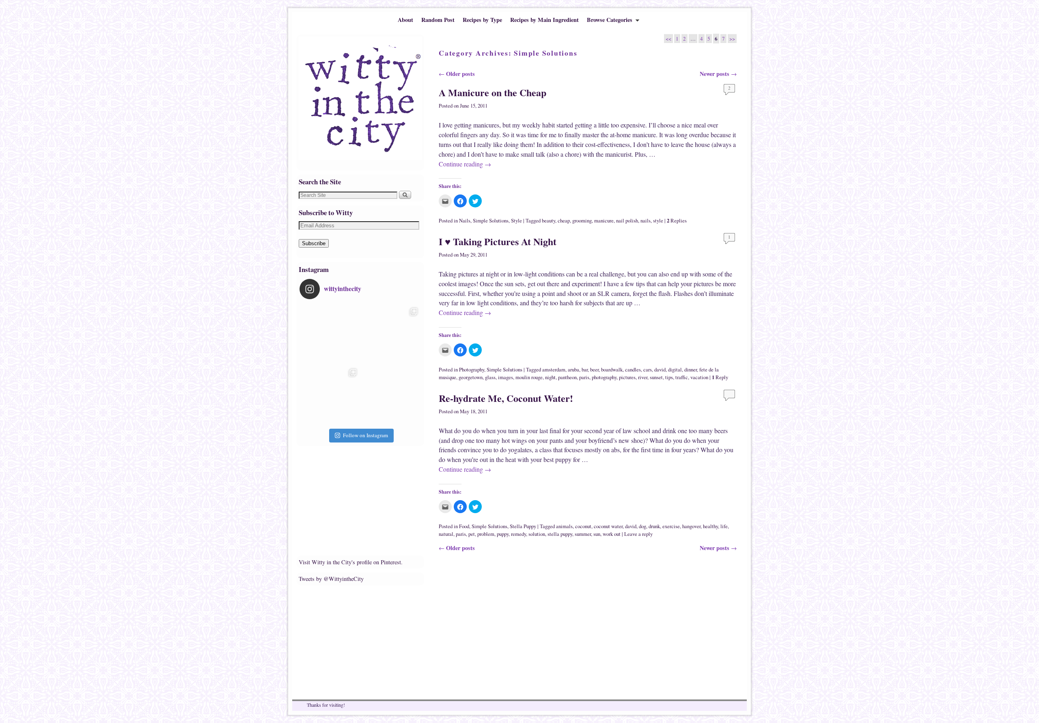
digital (675, 369)
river (642, 377)
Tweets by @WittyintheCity (331, 579)
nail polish (627, 220)
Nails (464, 220)
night (550, 377)
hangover (691, 526)
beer (594, 369)
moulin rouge (529, 377)
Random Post (438, 19)
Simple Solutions (491, 220)
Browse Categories (607, 21)
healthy (710, 526)
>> (732, 38)
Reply (720, 377)
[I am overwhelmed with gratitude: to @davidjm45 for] (330, 395)
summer (583, 534)
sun (596, 534)
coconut (583, 526)
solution (536, 534)
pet (471, 534)
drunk (654, 526)
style (658, 220)
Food (464, 526)
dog (642, 526)
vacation (699, 377)
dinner (690, 369)
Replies (677, 220)
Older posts (457, 73)
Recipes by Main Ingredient (544, 19)
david (660, 369)
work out (612, 534)
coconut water (608, 526)
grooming (582, 220)
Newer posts (718, 73)
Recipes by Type (482, 19)
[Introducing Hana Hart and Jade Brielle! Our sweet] (390, 334)
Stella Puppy (523, 526)
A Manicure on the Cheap (492, 92)
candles (633, 369)
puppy (503, 534)
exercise (671, 526)
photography (604, 377)
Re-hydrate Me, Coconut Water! (506, 398)
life (724, 526)
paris (584, 377)
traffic (681, 377)
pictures (627, 377)
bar (585, 369)
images (505, 377)
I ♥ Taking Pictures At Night (497, 241)
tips (669, 377)
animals (564, 526)
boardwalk (612, 369)
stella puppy (560, 534)
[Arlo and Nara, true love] (390, 395)
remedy (518, 534)
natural (446, 534)
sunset (656, 377)
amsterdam (553, 369)
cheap (564, 220)
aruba (573, 369)
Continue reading (465, 164)
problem (485, 534)
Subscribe (313, 243)
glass (490, 377)
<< (668, 38)
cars (647, 369)
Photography (471, 369)
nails (645, 220)
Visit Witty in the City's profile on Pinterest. (351, 562)
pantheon (567, 377)
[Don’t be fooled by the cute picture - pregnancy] (330, 334)
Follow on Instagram (365, 435)
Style (516, 220)
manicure (604, 220)
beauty (548, 220)
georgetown (471, 377)
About (405, 19)
